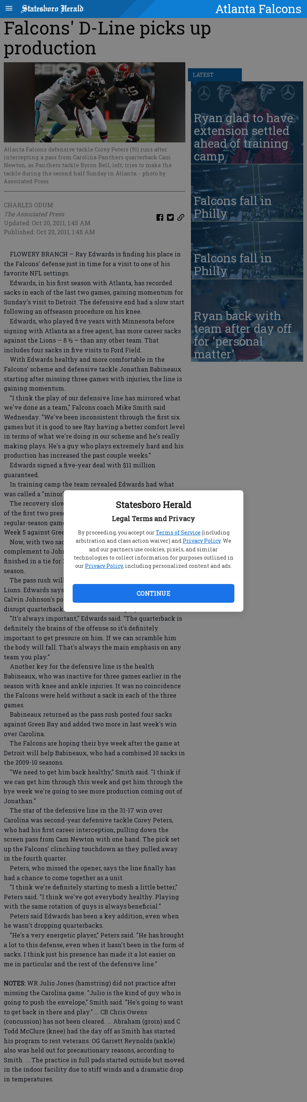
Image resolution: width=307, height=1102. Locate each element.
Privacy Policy (202, 540)
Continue (153, 593)
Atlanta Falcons (258, 8)
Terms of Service (178, 532)
